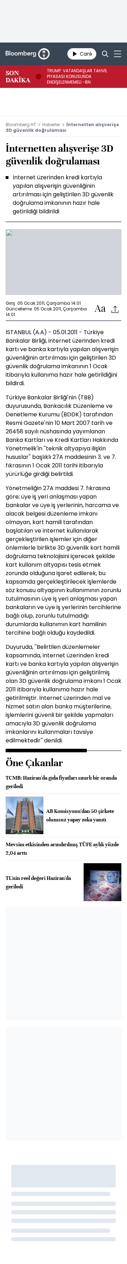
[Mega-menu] (117, 54)
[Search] (105, 54)
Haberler (51, 125)
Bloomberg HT (21, 125)
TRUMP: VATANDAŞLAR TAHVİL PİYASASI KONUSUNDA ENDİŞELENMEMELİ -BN (77, 76)
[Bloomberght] (28, 54)
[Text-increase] (100, 308)
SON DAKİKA (18, 76)
